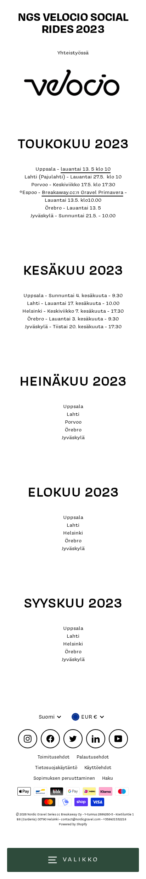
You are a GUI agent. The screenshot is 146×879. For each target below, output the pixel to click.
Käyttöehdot (97, 768)
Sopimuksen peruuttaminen (64, 778)
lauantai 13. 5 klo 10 (86, 168)
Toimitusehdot (53, 757)
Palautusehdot (93, 757)
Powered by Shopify (73, 824)
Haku (107, 778)
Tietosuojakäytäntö (56, 768)
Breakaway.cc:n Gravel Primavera (82, 192)
